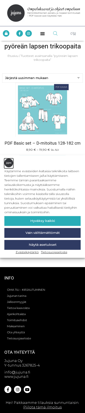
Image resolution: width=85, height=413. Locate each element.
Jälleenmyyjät (16, 302)
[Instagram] (28, 33)
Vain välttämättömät (43, 233)
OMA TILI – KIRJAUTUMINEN (26, 289)
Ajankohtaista (16, 314)
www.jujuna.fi (16, 377)
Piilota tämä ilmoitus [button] (42, 407)
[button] (42, 33)
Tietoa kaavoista (18, 308)
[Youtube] (27, 389)
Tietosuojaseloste (54, 252)
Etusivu (12, 56)
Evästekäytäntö (27, 252)
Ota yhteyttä (16, 332)
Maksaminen (16, 326)
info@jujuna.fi (17, 372)
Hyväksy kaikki (42, 221)
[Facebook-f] (19, 33)
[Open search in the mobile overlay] (55, 33)
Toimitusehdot (17, 320)
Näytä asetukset (42, 245)
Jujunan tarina (16, 295)
